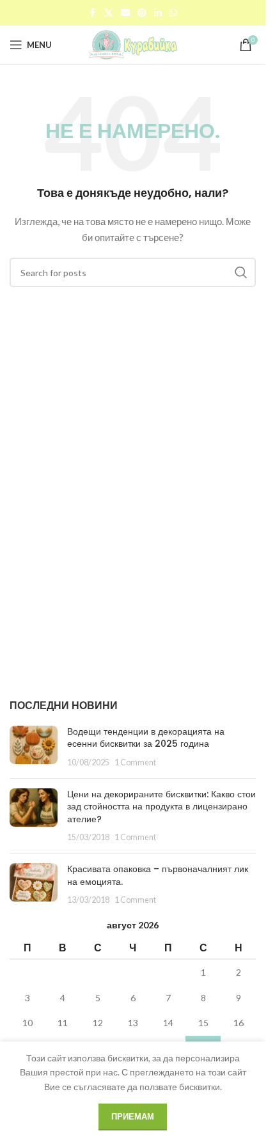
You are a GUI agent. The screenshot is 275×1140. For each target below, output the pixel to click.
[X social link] (108, 13)
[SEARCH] (241, 272)
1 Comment (135, 762)
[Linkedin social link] (158, 13)
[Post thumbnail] (34, 747)
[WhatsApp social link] (173, 13)
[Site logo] (133, 43)
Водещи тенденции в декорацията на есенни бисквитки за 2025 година (145, 738)
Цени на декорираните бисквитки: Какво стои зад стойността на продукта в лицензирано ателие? (161, 806)
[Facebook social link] (92, 13)
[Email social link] (125, 13)
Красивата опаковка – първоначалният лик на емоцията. (157, 875)
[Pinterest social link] (142, 13)
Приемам (132, 1116)
